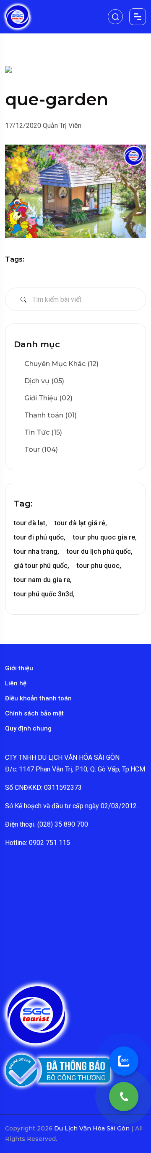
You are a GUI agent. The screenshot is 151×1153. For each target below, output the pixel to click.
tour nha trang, (36, 551)
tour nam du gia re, (43, 580)
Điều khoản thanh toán (38, 698)
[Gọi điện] (123, 1096)
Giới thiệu (19, 668)
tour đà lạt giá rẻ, (81, 523)
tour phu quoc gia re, (105, 537)
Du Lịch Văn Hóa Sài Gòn (92, 1128)
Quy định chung (28, 728)
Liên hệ (15, 683)
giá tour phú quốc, (41, 566)
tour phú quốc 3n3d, (44, 594)
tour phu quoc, (99, 566)
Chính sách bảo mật (34, 713)
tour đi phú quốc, (39, 537)
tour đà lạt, (30, 523)
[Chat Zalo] (123, 1061)
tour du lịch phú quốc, (100, 551)
